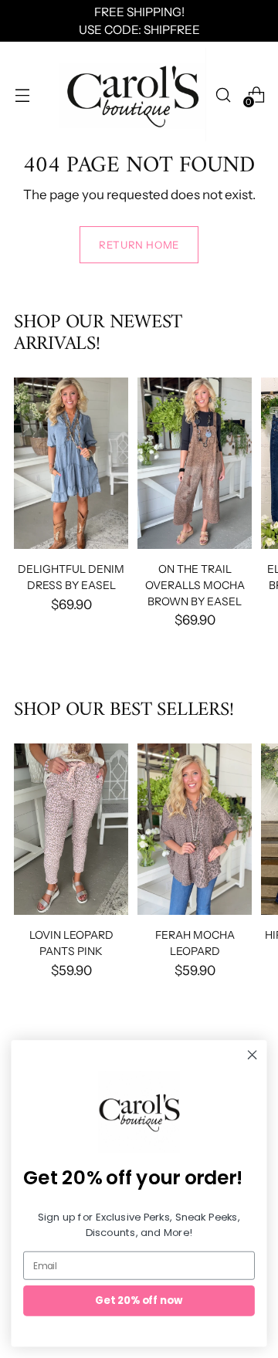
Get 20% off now (138, 1300)
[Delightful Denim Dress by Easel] (71, 463)
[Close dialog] (252, 1055)
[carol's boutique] (132, 94)
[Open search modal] (223, 94)
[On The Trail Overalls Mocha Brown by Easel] (194, 463)
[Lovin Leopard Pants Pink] (71, 829)
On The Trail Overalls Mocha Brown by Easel (195, 585)
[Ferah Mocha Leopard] (194, 829)
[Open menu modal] (22, 94)
